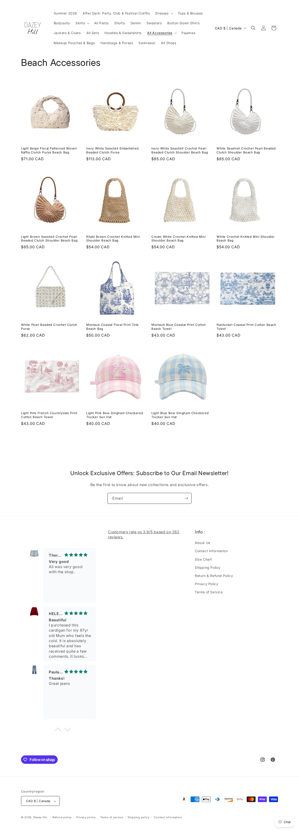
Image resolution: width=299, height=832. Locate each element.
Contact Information (211, 551)
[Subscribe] (186, 498)
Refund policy (62, 817)
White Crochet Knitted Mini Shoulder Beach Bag (246, 238)
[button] (164, 13)
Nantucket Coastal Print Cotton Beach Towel (246, 327)
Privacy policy (86, 817)
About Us (202, 543)
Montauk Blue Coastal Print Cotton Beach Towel (178, 327)
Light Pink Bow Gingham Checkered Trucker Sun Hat (114, 415)
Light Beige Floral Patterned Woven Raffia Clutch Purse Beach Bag (49, 150)
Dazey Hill (40, 817)
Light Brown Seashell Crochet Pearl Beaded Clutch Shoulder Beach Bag (49, 238)
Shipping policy (139, 817)
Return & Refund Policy (214, 576)
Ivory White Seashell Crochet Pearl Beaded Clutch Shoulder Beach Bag (179, 150)
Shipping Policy (208, 567)
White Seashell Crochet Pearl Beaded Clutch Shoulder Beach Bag (246, 150)
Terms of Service (209, 592)
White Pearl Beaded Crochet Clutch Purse (49, 327)
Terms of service (111, 817)
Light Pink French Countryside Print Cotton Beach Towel (49, 415)
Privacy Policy (206, 584)
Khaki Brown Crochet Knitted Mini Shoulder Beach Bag (113, 238)
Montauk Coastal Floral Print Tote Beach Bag (112, 327)
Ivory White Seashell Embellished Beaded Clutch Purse (112, 150)
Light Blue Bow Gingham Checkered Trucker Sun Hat (180, 415)
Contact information (168, 817)
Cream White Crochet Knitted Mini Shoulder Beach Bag (178, 238)
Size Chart (203, 559)
